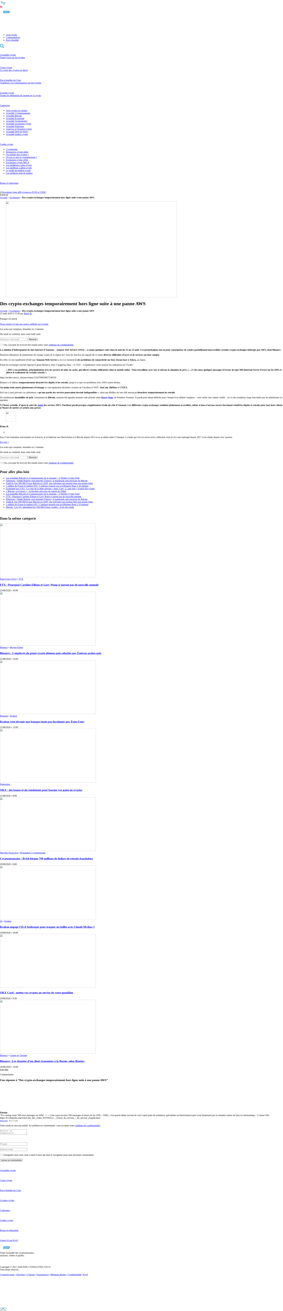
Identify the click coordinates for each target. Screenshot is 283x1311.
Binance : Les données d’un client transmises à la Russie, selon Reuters (42, 1061)
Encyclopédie (12, 40)
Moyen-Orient (16, 647)
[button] (141, 4)
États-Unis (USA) (8, 579)
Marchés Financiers (9, 853)
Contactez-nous (7, 1274)
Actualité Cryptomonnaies (18, 113)
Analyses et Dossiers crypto (19, 129)
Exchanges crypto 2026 (17, 160)
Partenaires (5, 784)
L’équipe (31, 1274)
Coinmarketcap (13, 37)
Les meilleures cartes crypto (19, 165)
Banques (4, 716)
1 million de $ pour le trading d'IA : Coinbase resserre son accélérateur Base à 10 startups (47, 486)
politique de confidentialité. (87, 1125)
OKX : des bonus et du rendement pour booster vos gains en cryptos (41, 790)
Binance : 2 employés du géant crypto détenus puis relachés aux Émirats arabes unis (50, 653)
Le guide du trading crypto (18, 170)
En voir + (4, 442)
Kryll (85, 1274)
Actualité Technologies (16, 121)
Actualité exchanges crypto (18, 123)
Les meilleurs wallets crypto (19, 168)
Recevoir (33, 339)
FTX (21, 579)
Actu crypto (11, 35)
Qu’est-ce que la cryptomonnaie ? (21, 157)
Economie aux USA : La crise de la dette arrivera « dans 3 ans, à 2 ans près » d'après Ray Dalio (50, 488)
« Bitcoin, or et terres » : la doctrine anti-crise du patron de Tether (36, 491)
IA (1, 921)
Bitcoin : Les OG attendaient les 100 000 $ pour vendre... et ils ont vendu (40, 507)
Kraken (13, 716)
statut (40, 405)
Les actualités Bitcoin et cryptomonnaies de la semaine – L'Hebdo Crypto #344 (42, 478)
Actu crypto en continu (16, 110)
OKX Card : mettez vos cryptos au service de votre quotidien (36, 992)
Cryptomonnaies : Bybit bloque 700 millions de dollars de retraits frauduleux (46, 858)
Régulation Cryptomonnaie (32, 853)
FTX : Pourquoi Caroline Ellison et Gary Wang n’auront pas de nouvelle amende (43, 496)
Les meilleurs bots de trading (19, 173)
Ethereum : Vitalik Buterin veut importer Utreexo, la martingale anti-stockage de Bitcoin (47, 480)
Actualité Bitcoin (14, 116)
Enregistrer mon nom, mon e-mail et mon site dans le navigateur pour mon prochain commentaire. (49, 1155)
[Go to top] (3, 1309)
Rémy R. (28, 313)
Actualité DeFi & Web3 (17, 131)
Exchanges (15, 197)
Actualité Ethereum (15, 126)
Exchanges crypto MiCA (17, 162)
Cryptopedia (11, 149)
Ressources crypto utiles (17, 152)
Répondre (4, 1121)
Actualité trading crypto (17, 134)
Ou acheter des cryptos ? (17, 154)
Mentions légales (58, 1274)
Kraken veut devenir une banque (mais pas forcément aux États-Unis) (42, 721)
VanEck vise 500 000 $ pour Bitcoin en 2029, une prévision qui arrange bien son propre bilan (49, 483)
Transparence (42, 1274)
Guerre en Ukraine (18, 1055)
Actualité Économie (15, 118)
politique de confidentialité (61, 345)
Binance (4, 647)
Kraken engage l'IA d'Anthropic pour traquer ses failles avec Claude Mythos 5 (47, 926)
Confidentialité (74, 1274)
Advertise (20, 1274)
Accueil (3, 197)
